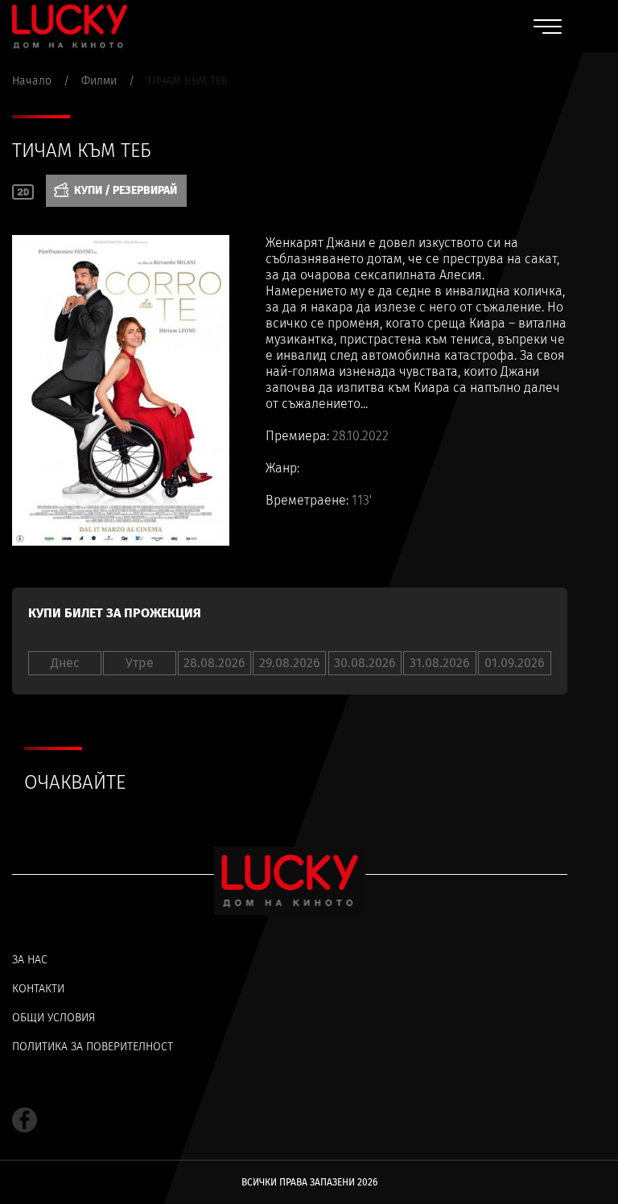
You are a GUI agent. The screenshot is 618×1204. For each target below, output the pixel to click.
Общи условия (53, 1018)
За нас (29, 960)
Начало (32, 81)
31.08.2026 (440, 662)
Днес (65, 662)
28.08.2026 (214, 662)
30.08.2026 (365, 662)
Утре (140, 662)
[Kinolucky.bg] (69, 26)
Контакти (38, 989)
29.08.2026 (289, 662)
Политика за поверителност (92, 1047)
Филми (99, 81)
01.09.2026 (514, 662)
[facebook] (24, 1119)
